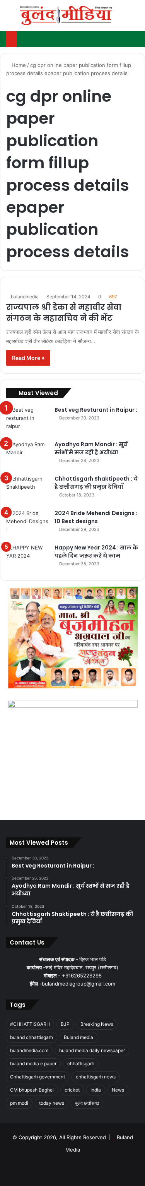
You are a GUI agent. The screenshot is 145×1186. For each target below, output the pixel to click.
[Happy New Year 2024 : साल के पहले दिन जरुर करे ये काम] (27, 558)
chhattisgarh (80, 1063)
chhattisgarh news (96, 1077)
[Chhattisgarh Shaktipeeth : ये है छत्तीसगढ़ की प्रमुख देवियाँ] (27, 489)
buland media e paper (33, 1063)
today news (51, 1103)
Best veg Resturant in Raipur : (96, 410)
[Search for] (135, 18)
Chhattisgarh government (37, 1077)
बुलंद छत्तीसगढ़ (87, 1103)
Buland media (78, 1037)
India (95, 1090)
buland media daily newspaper (92, 1050)
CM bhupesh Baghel (32, 1090)
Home (18, 65)
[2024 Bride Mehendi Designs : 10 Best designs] (27, 523)
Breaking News (96, 1024)
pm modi (19, 1103)
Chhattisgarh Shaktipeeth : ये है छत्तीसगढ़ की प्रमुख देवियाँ (96, 483)
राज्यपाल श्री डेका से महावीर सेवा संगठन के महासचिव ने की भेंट (63, 312)
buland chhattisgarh (31, 1037)
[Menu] (10, 18)
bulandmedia (25, 296)
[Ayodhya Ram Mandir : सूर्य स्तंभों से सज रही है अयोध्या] (27, 454)
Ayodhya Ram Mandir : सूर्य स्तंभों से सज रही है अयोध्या (91, 448)
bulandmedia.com (29, 1050)
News (118, 1090)
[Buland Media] (65, 15)
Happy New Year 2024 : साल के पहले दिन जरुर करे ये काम (96, 552)
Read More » (28, 357)
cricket (72, 1090)
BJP (65, 1024)
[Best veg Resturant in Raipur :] (27, 420)
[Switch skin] (122, 18)
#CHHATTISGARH (30, 1024)
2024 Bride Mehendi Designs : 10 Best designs (96, 517)
